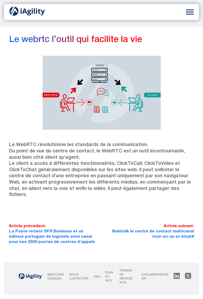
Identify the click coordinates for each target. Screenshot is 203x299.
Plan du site (109, 276)
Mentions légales (56, 276)
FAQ (97, 276)
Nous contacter (78, 276)
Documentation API (154, 276)
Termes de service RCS (125, 276)
